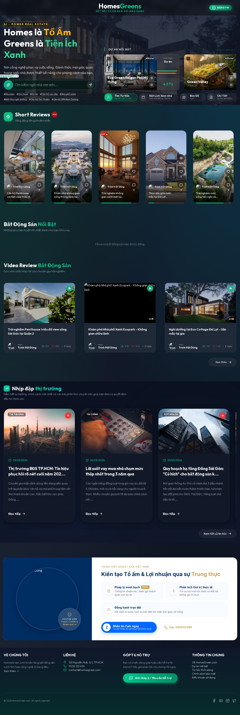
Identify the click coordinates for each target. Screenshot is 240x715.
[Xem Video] (152, 85)
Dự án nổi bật (200, 666)
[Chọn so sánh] (109, 58)
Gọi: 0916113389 (180, 627)
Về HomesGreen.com (204, 662)
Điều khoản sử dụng (203, 677)
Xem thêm (10, 671)
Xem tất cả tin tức (215, 533)
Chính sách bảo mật (204, 673)
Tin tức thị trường (202, 670)
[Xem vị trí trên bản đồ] (152, 78)
